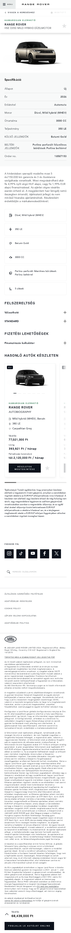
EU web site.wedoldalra (47, 886)
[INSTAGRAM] (9, 553)
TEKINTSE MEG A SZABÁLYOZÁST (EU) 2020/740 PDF (30, 657)
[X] (56, 553)
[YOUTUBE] (32, 553)
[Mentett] (64, 26)
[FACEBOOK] (44, 553)
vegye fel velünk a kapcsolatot (18, 901)
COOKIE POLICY (13, 608)
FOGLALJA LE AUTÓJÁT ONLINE (29, 926)
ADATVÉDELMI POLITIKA (17, 623)
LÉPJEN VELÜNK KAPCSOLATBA (20, 616)
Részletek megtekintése (25, 468)
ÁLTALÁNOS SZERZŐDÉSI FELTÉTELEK (24, 594)
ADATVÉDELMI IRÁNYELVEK (18, 601)
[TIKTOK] (20, 553)
